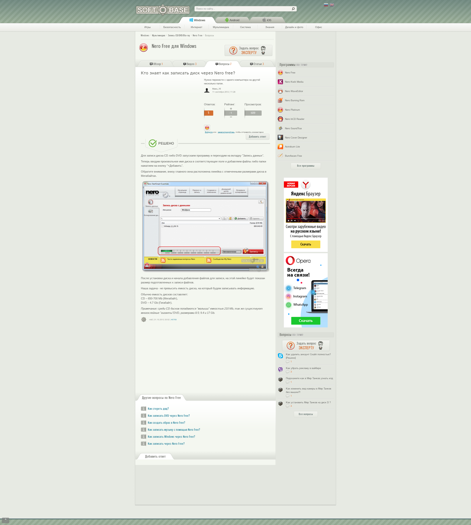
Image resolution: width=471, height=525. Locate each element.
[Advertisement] (171, 104)
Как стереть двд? (158, 408)
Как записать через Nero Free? (166, 443)
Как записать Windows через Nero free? (171, 436)
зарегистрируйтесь (226, 132)
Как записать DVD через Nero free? (169, 415)
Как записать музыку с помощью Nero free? (174, 429)
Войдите (209, 132)
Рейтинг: (229, 104)
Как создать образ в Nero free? (166, 422)
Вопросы (209, 35)
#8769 (174, 320)
